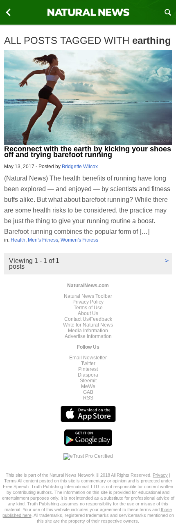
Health (18, 240)
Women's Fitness (79, 240)
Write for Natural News (88, 325)
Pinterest (88, 369)
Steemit (88, 381)
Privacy (160, 475)
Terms (11, 480)
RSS (88, 398)
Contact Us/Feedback (88, 319)
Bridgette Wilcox (80, 166)
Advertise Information (88, 336)
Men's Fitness (43, 240)
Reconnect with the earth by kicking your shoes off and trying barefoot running (87, 152)
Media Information (88, 331)
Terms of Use (88, 308)
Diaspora (88, 375)
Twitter (88, 363)
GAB (88, 392)
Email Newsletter (88, 358)
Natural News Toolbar (88, 296)
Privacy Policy (88, 302)
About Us (88, 313)
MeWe (88, 386)
